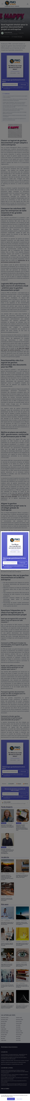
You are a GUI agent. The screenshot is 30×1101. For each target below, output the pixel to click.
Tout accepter (11, 1098)
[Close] (26, 533)
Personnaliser (19, 1098)
